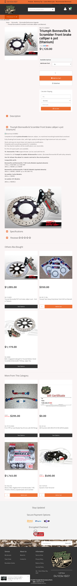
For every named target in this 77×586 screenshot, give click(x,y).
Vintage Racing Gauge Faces (15, 578)
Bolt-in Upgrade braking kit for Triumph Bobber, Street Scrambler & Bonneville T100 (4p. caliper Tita (20, 360)
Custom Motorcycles (49, 2)
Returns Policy (40, 563)
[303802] (11, 134)
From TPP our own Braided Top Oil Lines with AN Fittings (21, 428)
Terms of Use (39, 555)
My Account (8, 555)
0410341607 (12, 1)
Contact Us (23, 559)
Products (30, 2)
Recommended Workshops (63, 2)
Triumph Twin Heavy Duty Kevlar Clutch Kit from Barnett (55, 299)
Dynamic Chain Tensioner (46, 488)
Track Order (8, 559)
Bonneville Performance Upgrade (29, 22)
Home (7, 22)
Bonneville (15, 22)
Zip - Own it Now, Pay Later (42, 572)
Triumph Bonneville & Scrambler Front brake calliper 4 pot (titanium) (27, 24)
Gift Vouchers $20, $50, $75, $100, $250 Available (53, 428)
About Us (22, 555)
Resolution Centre (10, 563)
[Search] (53, 9)
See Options (21, 306)
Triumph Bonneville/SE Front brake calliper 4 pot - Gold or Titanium (21, 300)
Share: (41, 46)
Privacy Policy (39, 559)
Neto (45, 583)
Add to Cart (56, 78)
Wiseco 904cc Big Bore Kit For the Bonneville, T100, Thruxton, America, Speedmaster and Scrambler (20, 489)
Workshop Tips (38, 2)
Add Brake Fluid (45, 63)
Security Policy (40, 567)
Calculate (56, 109)
